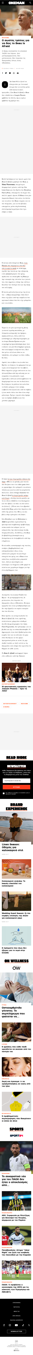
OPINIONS (6, 1173)
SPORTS (16, 1129)
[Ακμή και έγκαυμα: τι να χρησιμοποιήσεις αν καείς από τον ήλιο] (16, 1067)
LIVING (4, 1044)
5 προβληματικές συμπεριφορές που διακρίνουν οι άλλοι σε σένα (16, 1118)
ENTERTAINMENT (8, 684)
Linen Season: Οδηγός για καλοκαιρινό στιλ (12, 847)
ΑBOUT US (16, 1311)
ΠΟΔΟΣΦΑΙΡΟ (7, 1212)
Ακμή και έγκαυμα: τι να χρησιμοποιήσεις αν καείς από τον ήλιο (16, 1083)
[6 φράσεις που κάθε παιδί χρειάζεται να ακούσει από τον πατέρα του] (16, 1032)
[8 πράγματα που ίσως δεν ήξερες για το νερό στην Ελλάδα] (16, 936)
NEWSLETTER (16, 1331)
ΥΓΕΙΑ (4, 1005)
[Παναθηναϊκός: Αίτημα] (16, 1235)
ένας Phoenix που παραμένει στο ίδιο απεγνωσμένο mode (15, 265)
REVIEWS (5, 37)
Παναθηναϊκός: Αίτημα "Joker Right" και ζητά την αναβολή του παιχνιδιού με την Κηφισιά (16, 1252)
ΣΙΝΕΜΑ (6, 707)
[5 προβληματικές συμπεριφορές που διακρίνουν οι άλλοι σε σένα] (16, 1101)
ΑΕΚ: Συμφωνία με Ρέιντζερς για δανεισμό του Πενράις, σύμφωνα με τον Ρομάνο (16, 1217)
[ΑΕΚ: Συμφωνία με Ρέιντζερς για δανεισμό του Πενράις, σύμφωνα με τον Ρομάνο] (16, 1201)
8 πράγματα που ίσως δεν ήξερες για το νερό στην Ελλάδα (14, 950)
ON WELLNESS (16, 961)
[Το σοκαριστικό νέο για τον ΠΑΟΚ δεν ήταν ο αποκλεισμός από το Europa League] (16, 1157)
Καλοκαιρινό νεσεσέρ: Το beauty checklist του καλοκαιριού (13, 883)
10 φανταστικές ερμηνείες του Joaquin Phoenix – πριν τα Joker (16, 689)
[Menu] (3, 2)
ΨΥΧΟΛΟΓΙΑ (6, 1113)
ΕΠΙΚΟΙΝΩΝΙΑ (16, 1302)
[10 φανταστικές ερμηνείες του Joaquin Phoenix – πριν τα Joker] (16, 672)
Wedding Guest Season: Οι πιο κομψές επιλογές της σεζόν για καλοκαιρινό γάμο (16, 915)
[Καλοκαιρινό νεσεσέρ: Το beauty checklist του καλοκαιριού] (16, 869)
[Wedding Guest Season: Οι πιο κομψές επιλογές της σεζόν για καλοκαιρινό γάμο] (16, 901)
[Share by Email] (17, 73)
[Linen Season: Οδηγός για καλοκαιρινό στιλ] (16, 828)
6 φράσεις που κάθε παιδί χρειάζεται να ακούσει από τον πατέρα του (16, 1049)
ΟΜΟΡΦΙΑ (5, 1078)
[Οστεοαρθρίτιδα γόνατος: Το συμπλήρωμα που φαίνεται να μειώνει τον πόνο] (16, 988)
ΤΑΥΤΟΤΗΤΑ (16, 1307)
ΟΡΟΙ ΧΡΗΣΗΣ (16, 1315)
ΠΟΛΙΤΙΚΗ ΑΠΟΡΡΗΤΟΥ (16, 1320)
